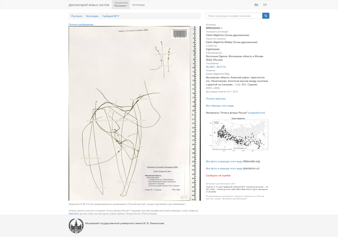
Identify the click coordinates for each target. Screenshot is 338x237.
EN (265, 4)
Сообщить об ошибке (218, 175)
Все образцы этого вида (220, 105)
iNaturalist (73, 213)
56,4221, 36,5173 (216, 66)
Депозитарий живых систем (89, 4)
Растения (76, 16)
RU (256, 4)
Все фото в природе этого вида (224, 161)
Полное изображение (81, 24)
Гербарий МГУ (110, 16)
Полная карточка (216, 98)
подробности (256, 112)
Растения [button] (119, 5)
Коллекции (138, 4)
